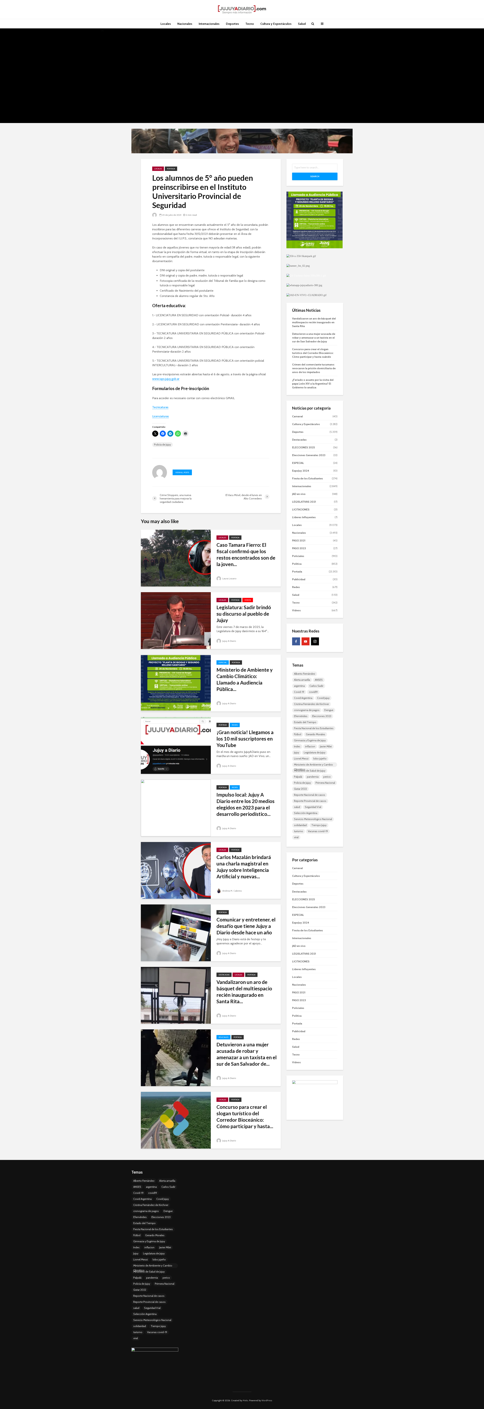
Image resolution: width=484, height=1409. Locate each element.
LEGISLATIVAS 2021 (304, 501)
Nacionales (184, 24)
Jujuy (296, 752)
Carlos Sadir (316, 686)
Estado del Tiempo (305, 722)
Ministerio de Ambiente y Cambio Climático (313, 765)
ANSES (319, 680)
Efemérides (300, 716)
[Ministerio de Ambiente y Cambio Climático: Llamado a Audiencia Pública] (176, 683)
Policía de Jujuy (162, 444)
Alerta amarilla (302, 680)
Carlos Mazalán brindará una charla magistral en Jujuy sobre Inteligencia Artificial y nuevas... (243, 866)
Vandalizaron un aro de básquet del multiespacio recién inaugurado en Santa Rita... (244, 991)
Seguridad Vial (313, 807)
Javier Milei (326, 746)
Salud (302, 24)
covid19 (313, 692)
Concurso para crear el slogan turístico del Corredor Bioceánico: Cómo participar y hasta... (244, 1116)
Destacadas (224, 975)
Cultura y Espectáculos (276, 24)
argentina (299, 686)
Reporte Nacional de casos (309, 795)
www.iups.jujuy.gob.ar (165, 379)
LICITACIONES (300, 509)
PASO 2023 (299, 548)
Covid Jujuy (323, 698)
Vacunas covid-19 (318, 831)
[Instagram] (315, 641)
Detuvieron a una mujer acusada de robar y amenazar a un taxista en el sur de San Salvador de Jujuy (313, 337)
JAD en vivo (299, 494)
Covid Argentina (303, 698)
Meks (245, 1400)
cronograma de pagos (307, 710)
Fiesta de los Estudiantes (307, 478)
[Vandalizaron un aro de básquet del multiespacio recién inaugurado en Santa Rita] (176, 995)
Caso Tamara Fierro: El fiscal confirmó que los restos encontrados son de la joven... (245, 554)
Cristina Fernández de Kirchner (311, 704)
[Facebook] (296, 641)
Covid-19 (299, 692)
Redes (235, 725)
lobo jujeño (320, 758)
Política (297, 563)
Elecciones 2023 (321, 716)
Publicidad (298, 579)
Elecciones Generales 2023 (308, 455)
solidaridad (300, 825)
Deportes (232, 24)
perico (327, 776)
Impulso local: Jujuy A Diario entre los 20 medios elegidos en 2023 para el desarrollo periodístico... (245, 804)
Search (314, 176)
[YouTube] (305, 641)
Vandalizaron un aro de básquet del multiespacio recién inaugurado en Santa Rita (314, 322)
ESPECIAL (223, 662)
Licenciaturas (160, 416)
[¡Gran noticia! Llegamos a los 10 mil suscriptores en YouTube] (176, 745)
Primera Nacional (325, 782)
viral (296, 837)
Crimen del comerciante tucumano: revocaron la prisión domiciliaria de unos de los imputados (314, 368)
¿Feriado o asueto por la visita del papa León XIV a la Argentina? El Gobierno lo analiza (313, 383)
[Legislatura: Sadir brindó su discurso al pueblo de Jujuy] (176, 620)
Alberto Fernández (304, 673)
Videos (247, 600)
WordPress (266, 1400)
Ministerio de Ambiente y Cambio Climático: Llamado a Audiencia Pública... (244, 679)
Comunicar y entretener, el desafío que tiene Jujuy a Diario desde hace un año (245, 926)
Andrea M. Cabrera (232, 890)
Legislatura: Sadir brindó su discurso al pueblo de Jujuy (243, 613)
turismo (298, 831)
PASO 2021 (298, 540)
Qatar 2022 (300, 789)
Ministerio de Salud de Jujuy (309, 770)
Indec (297, 746)
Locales (166, 24)
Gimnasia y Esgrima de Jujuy (310, 740)
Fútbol (297, 734)
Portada (171, 168)
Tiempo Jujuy (319, 825)
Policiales (223, 1037)
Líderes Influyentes (304, 517)
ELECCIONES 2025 (303, 447)
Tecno (249, 24)
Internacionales (209, 24)
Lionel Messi (301, 758)
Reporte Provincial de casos (310, 801)
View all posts (182, 472)
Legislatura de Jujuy (314, 752)
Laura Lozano (229, 578)
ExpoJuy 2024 (300, 470)
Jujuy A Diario (229, 640)
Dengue (328, 710)
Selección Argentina (305, 813)
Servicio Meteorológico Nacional (313, 819)
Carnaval (297, 416)
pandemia (313, 776)
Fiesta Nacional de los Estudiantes (314, 728)
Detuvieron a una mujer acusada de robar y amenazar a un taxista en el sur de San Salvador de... (246, 1054)
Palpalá (298, 776)
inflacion (310, 746)
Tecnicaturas (160, 407)
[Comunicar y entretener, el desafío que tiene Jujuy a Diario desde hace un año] (176, 932)
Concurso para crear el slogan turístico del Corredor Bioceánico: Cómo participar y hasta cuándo (313, 352)
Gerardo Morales (315, 734)
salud (297, 807)
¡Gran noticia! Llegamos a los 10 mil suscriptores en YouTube (245, 738)
